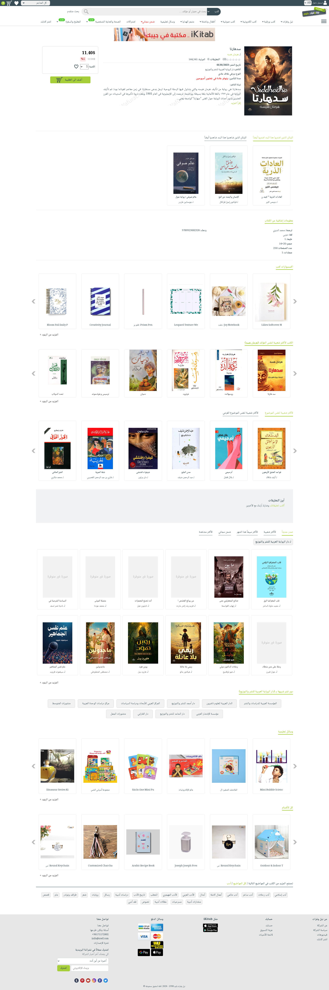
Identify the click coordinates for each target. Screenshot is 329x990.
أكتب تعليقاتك (277, 505)
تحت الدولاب (57, 394)
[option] (271, 176)
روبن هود (143, 667)
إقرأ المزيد (236, 103)
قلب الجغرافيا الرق (271, 601)
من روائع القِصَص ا (186, 601)
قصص (46, 895)
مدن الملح (186, 472)
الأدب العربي (188, 895)
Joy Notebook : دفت (228, 325)
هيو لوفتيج (228, 672)
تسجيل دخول (317, 3)
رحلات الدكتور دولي (229, 667)
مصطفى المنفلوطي (99, 672)
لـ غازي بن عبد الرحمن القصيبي (100, 477)
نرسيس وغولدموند (100, 394)
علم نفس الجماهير (57, 667)
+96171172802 (100, 935)
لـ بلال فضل (229, 477)
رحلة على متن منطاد (271, 667)
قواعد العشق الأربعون (271, 472)
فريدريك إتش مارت (184, 606)
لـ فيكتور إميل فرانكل (229, 202)
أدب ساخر (248, 895)
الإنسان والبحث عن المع (229, 197)
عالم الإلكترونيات (186, 790)
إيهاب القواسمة (228, 606)
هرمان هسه (233, 54)
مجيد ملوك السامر (270, 606)
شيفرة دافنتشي (143, 472)
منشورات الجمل (118, 714)
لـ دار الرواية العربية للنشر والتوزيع (273, 542)
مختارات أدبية (194, 902)
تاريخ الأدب (139, 895)
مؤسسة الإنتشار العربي (207, 714)
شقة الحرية (100, 472)
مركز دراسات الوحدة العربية (95, 703)
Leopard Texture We (186, 325)
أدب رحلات (263, 895)
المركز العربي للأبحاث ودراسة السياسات (140, 703)
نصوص (145, 902)
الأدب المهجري (170, 895)
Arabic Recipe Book (143, 866)
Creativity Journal (100, 325)
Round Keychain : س (229, 866)
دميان (143, 394)
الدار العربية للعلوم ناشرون (219, 703)
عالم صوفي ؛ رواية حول (186, 197)
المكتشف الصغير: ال (228, 790)
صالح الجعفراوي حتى (228, 601)
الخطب (153, 895)
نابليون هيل (142, 606)
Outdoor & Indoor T (271, 866)
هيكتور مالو (185, 672)
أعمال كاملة (216, 895)
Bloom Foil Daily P (57, 325)
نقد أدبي (132, 902)
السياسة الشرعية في (57, 601)
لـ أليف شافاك (271, 477)
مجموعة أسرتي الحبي (100, 790)
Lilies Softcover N (271, 325)
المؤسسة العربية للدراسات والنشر (260, 703)
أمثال (202, 895)
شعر (84, 895)
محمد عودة (99, 606)
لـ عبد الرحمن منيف (186, 477)
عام (56, 895)
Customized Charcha (100, 866)
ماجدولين (100, 667)
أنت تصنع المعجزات (143, 601)
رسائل (107, 895)
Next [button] (34, 301)
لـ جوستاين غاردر (186, 202)
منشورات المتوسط (61, 703)
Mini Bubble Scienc (271, 790)
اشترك (63, 968)
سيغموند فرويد (56, 672)
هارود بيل (142, 672)
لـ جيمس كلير (271, 202)
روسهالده (229, 394)
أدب (229, 883)
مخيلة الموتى (100, 601)
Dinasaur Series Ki (57, 790)
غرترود (186, 394)
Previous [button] (295, 301)
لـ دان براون (143, 477)
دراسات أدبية (121, 895)
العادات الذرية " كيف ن (271, 197)
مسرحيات (177, 902)
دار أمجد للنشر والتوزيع (183, 703)
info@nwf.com (100, 939)
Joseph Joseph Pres (186, 866)
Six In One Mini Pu (143, 790)
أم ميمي (228, 472)
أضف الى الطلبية (73, 80)
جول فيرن (270, 672)
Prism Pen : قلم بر (143, 325)
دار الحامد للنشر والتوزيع (172, 714)
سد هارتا (272, 394)
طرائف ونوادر (70, 895)
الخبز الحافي (57, 472)
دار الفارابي (143, 714)
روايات (95, 895)
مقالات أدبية (161, 902)
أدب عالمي (232, 895)
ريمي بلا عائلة (186, 667)
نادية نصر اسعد (56, 606)
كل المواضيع (239, 883)
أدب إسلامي (280, 895)
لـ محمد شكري (57, 477)
